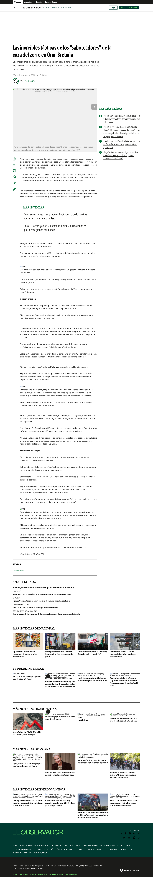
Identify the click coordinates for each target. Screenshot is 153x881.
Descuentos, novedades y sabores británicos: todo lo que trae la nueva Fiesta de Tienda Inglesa (43, 588)
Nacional (59, 846)
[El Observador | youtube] (134, 833)
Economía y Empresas (92, 846)
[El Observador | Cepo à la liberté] (93, 717)
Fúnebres (60, 849)
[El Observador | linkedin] (124, 837)
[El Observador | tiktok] (139, 833)
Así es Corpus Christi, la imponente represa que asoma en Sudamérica (35, 607)
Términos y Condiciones (58, 874)
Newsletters (127, 849)
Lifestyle (41, 849)
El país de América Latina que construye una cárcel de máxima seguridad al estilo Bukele (41, 601)
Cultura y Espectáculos (24, 849)
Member (23, 846)
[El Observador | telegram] (134, 837)
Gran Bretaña (19, 570)
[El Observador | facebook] (125, 833)
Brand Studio (116, 846)
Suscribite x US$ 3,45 (129, 7)
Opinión (50, 849)
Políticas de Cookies (20, 874)
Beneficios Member (37, 846)
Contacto (73, 874)
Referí (50, 846)
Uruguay (17, 2)
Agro (106, 846)
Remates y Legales (74, 849)
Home (15, 846)
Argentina (28, 2)
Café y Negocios (72, 846)
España (39, 2)
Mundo (48, 7)
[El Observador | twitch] (139, 837)
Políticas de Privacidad (38, 874)
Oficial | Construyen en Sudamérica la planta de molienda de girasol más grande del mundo (42, 594)
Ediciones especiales (94, 849)
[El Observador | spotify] (129, 837)
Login (113, 7)
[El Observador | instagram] (130, 833)
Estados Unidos (51, 2)
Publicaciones (112, 849)
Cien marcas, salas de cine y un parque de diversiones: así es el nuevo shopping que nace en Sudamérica (46, 614)
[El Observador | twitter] (121, 833)
